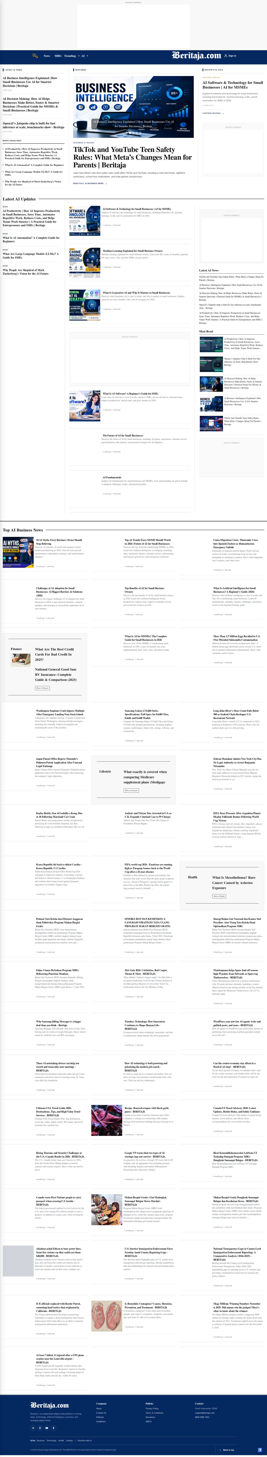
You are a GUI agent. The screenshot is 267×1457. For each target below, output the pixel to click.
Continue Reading (214, 113)
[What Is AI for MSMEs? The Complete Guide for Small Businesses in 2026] (106, 648)
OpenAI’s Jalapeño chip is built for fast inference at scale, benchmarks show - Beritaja (33, 125)
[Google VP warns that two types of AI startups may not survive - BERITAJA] (106, 1165)
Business (41, 1441)
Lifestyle (69, 1441)
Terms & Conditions (154, 1413)
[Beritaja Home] (196, 55)
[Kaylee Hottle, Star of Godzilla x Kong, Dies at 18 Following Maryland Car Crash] (18, 824)
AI (83, 56)
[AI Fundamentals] (84, 489)
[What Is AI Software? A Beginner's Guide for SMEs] (84, 406)
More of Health (219, 896)
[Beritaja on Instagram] (40, 1428)
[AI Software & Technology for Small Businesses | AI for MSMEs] (84, 221)
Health (61, 1441)
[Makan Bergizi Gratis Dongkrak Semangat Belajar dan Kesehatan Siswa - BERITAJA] (195, 1209)
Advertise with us (84, 1441)
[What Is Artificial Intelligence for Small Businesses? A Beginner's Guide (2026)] (195, 600)
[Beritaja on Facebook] (53, 1428)
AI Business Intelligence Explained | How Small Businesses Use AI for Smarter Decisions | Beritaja (30, 82)
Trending (70, 56)
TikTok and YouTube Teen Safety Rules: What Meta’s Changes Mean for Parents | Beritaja (132, 157)
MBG (58, 56)
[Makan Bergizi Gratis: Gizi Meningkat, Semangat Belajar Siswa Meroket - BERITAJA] (106, 1209)
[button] (82, 107)
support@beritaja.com (205, 1413)
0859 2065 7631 (202, 1417)
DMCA (149, 1421)
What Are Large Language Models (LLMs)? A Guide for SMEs (34, 173)
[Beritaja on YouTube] (46, 1428)
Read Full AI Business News (90, 183)
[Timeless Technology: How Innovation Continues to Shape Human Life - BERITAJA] (106, 1032)
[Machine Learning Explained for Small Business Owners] (84, 263)
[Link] (20, 660)
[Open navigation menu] (35, 56)
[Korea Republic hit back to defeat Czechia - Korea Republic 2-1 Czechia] (18, 876)
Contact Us (101, 1413)
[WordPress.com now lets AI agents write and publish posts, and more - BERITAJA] (195, 1032)
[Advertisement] (133, 26)
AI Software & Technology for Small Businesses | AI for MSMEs (233, 85)
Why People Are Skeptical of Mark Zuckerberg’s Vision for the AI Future (33, 183)
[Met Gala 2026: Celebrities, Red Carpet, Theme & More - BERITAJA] (106, 982)
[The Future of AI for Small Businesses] (84, 447)
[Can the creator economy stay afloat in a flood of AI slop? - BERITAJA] (195, 1074)
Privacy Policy (152, 1408)
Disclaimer (150, 1417)
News (47, 56)
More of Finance (42, 688)
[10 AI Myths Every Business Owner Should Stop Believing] (18, 552)
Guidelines (101, 1421)
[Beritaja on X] (33, 1428)
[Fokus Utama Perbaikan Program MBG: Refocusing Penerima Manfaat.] (18, 982)
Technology (51, 1441)
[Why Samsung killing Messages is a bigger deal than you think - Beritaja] (18, 1032)
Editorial (100, 1417)
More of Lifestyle (131, 790)
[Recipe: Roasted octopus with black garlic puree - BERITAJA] (106, 1120)
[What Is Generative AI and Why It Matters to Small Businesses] (84, 305)
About (99, 1408)
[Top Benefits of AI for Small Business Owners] (106, 600)
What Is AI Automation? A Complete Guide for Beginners (34, 165)
